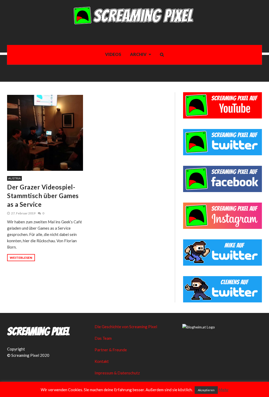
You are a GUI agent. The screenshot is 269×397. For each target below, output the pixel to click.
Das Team (103, 338)
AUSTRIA (14, 178)
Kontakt (102, 361)
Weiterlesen (21, 258)
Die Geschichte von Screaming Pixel (126, 326)
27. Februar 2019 (23, 213)
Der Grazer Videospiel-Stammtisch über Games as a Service (43, 195)
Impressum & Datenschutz (117, 372)
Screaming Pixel (38, 331)
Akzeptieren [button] (206, 390)
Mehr (224, 389)
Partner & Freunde (111, 349)
